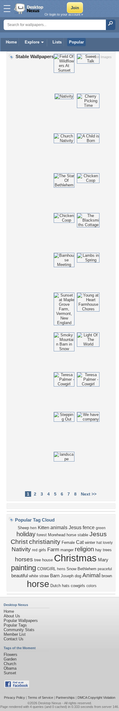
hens (61, 569)
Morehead (56, 535)
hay (98, 550)
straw (44, 576)
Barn (55, 575)
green (101, 528)
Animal (91, 575)
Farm (53, 549)
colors (91, 586)
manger (67, 550)
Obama (10, 668)
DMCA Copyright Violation (96, 697)
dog (78, 576)
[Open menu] (7, 8)
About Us (12, 616)
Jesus (75, 527)
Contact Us (13, 639)
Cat (80, 542)
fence (89, 527)
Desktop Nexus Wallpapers (29, 8)
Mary (103, 559)
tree (37, 560)
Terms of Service (40, 697)
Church (10, 663)
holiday (25, 534)
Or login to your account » (64, 14)
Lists (57, 42)
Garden (10, 659)
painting (23, 567)
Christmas (75, 558)
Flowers (10, 654)
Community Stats (19, 629)
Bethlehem (87, 569)
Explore (32, 42)
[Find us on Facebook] (16, 686)
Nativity (21, 549)
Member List (15, 634)
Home (11, 42)
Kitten (43, 527)
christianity (44, 541)
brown (107, 576)
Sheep (23, 528)
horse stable (77, 535)
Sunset (10, 673)
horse (38, 584)
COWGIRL (46, 569)
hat (99, 543)
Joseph (67, 576)
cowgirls (78, 585)
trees (107, 550)
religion (84, 549)
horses (24, 559)
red (35, 550)
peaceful (105, 569)
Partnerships (65, 697)
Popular (76, 42)
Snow (71, 569)
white (33, 576)
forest (42, 535)
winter (90, 542)
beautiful (19, 575)
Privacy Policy (14, 697)
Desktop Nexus (49, 703)
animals (58, 527)
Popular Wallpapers (21, 620)
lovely (108, 543)
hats (66, 585)
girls (42, 550)
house (47, 560)
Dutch (55, 585)
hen (33, 528)
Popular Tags (15, 625)
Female (68, 542)
